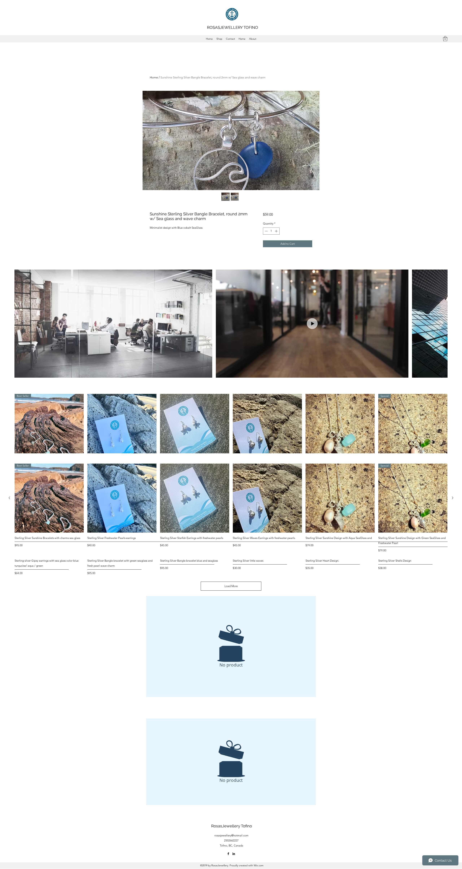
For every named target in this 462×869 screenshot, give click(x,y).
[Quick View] (121, 428)
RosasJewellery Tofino (231, 826)
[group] (231, 508)
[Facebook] (228, 853)
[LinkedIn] (234, 853)
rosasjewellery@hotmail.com (231, 835)
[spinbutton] (271, 231)
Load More (231, 586)
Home (154, 77)
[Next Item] (441, 323)
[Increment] (276, 231)
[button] (445, 38)
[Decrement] (265, 231)
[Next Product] (452, 498)
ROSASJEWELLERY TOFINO (232, 27)
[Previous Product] (9, 498)
